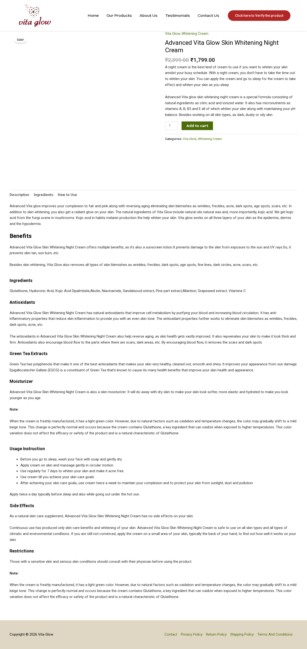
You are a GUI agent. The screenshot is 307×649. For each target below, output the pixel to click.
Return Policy (216, 634)
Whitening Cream (195, 33)
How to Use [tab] (67, 195)
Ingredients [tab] (43, 195)
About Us (149, 15)
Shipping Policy (242, 634)
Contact (171, 634)
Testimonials (177, 15)
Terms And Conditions (275, 634)
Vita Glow (172, 33)
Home (93, 15)
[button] (259, 15)
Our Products (119, 15)
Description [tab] (19, 195)
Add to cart (197, 125)
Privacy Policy (191, 634)
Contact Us (208, 15)
